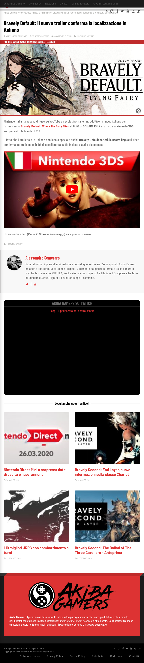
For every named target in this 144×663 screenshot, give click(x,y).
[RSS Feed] (106, 11)
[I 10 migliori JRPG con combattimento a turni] (36, 541)
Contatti (64, 3)
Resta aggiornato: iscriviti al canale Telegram (31, 41)
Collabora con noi (30, 656)
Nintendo (46, 12)
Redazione (50, 3)
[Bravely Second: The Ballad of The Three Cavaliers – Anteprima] (107, 541)
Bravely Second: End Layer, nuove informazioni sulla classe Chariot (102, 472)
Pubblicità (98, 656)
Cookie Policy (77, 656)
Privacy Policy (55, 656)
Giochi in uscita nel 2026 (105, 3)
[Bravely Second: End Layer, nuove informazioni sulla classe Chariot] (107, 463)
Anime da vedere (80, 3)
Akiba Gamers (10, 12)
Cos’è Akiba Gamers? (14, 3)
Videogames (25, 12)
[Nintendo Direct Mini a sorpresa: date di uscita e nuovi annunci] (36, 463)
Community (35, 3)
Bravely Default (15, 244)
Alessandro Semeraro (16, 36)
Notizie (36, 12)
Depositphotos (37, 648)
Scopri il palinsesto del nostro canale (72, 311)
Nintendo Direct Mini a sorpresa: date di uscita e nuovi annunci (35, 472)
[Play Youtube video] (72, 189)
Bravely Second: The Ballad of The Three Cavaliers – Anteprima (103, 550)
